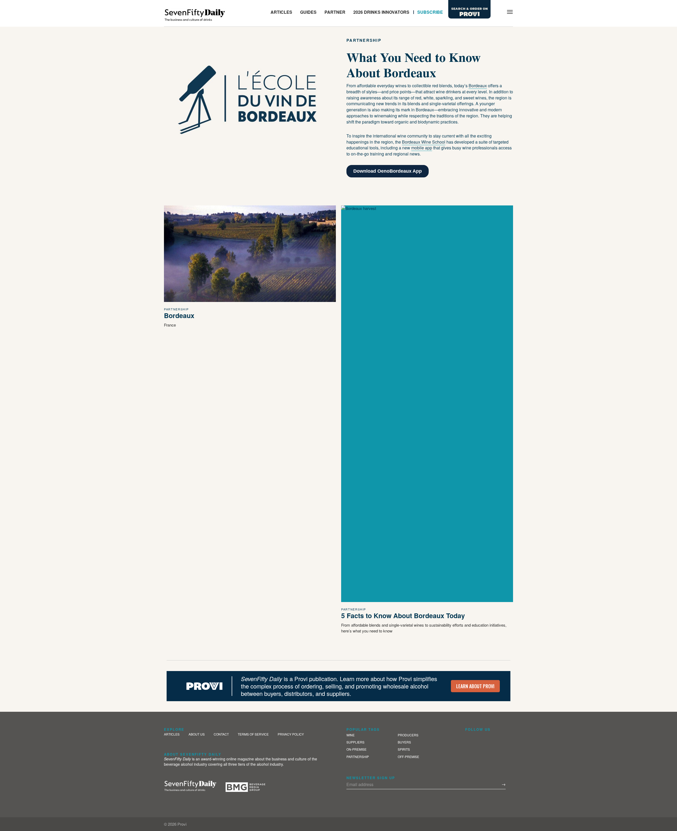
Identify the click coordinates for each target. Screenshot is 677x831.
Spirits (404, 749)
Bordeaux (179, 315)
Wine (350, 735)
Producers (408, 735)
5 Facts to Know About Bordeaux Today (403, 615)
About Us (197, 734)
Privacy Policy (291, 734)
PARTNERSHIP (176, 309)
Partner (334, 12)
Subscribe (430, 12)
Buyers (404, 742)
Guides (308, 12)
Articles (281, 12)
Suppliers (355, 742)
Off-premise (408, 756)
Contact (221, 734)
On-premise (356, 749)
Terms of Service (253, 734)
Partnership (357, 756)
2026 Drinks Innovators (381, 12)
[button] (496, 12)
